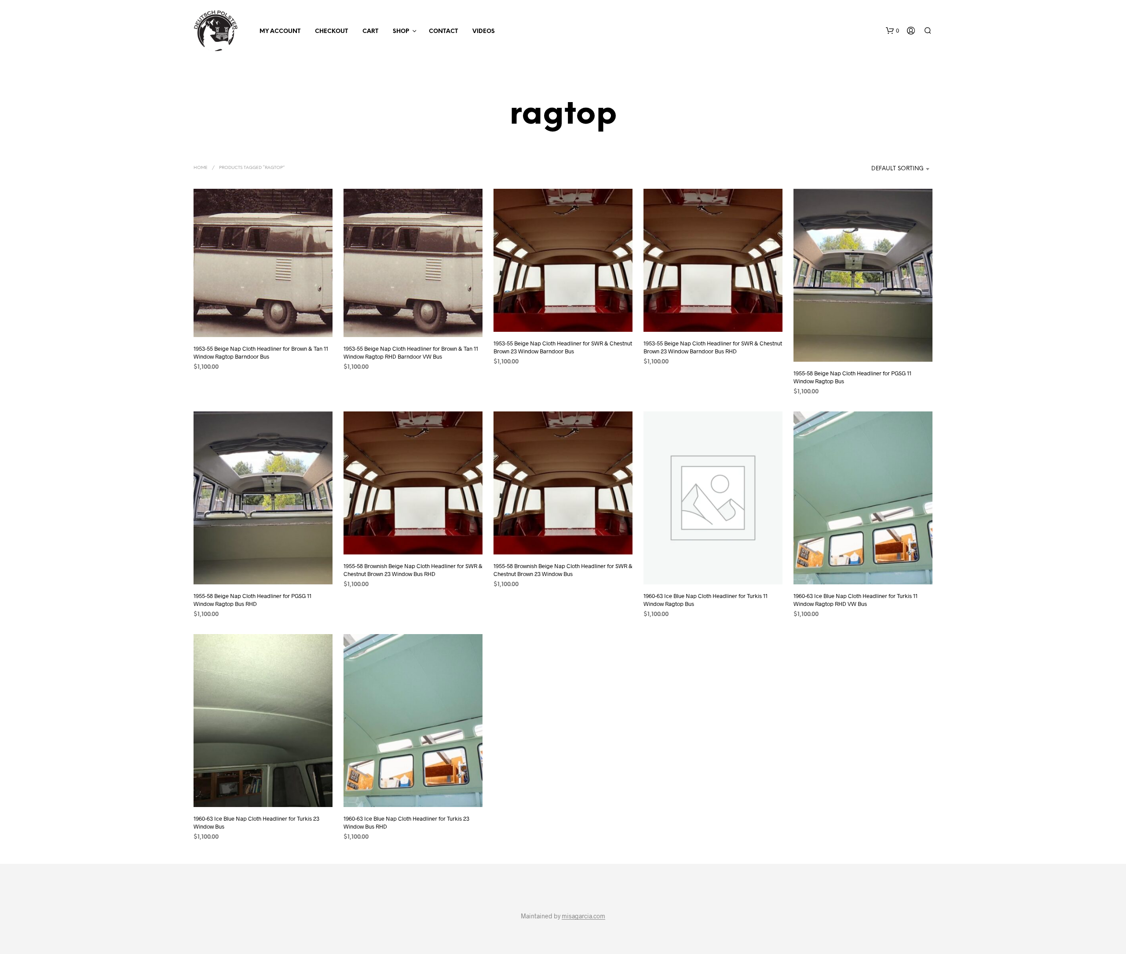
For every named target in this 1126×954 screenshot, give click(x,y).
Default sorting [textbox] (897, 169)
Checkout (331, 31)
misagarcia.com (583, 916)
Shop (401, 31)
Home (201, 167)
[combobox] (887, 169)
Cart (370, 31)
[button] (892, 30)
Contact (443, 31)
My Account (280, 31)
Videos (483, 31)
